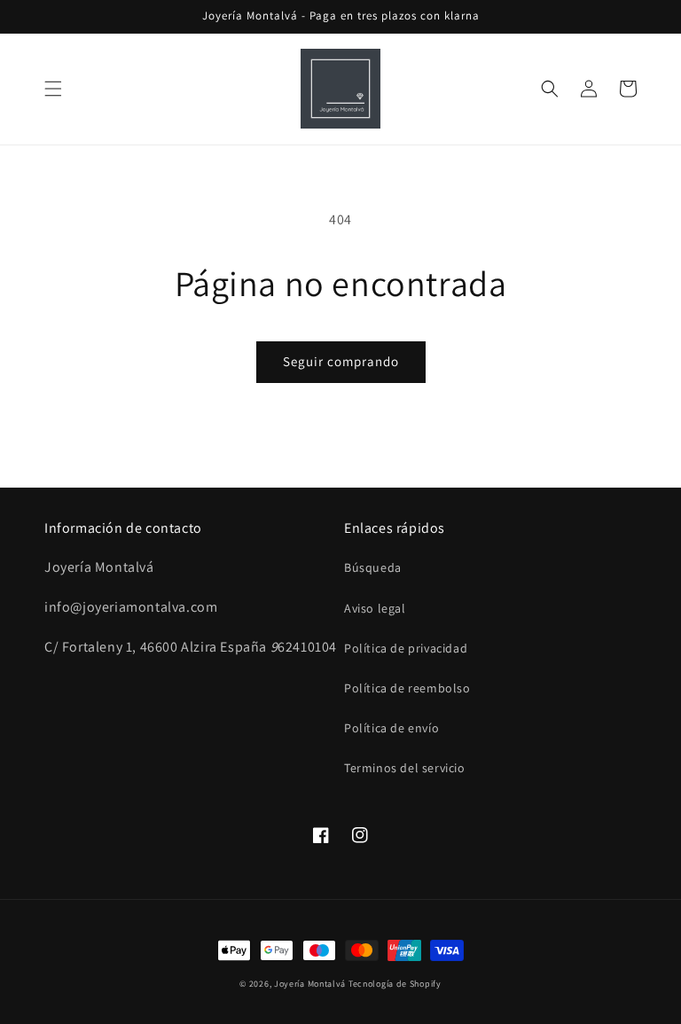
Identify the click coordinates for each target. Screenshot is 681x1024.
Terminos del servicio (405, 768)
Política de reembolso (407, 688)
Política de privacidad (405, 648)
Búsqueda (373, 567)
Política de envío (391, 728)
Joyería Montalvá (310, 983)
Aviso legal (375, 608)
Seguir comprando (341, 361)
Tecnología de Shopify (395, 983)
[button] (53, 88)
